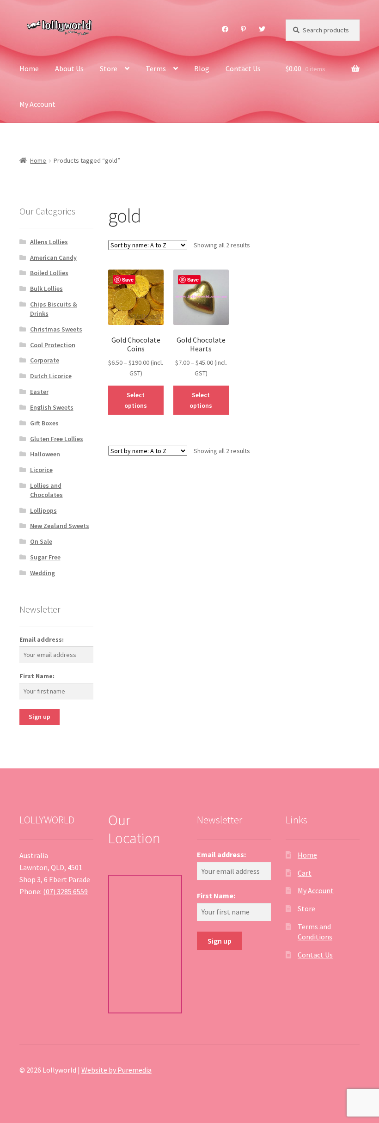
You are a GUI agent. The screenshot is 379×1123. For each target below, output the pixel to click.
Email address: (41, 639)
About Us (69, 68)
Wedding (42, 573)
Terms (156, 68)
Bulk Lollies (46, 288)
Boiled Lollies (49, 273)
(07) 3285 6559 (65, 891)
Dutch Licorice (51, 376)
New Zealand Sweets (59, 526)
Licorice (41, 470)
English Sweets (51, 407)
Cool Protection (52, 345)
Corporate (44, 360)
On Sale (41, 541)
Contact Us (243, 68)
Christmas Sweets (56, 329)
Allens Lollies (49, 242)
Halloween (45, 454)
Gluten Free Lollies (56, 439)
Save (128, 279)
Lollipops (43, 510)
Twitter (262, 29)
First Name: (37, 676)
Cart (305, 873)
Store (108, 68)
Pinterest (243, 29)
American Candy (53, 257)
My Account (37, 104)
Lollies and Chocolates (46, 490)
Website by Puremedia (116, 1069)
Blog (201, 68)
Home (29, 68)
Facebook (225, 29)
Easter (39, 391)
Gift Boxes (44, 423)
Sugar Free (45, 557)
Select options (135, 400)
